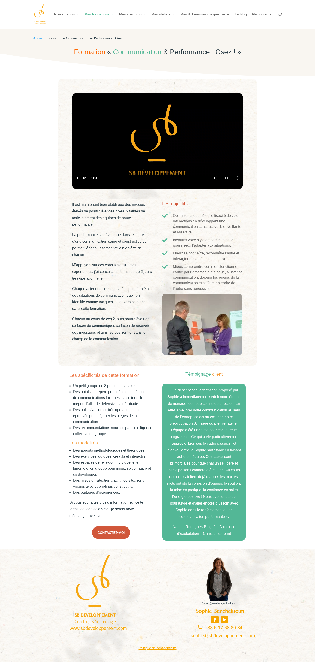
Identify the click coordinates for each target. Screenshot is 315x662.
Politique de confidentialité (158, 648)
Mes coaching (130, 14)
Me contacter (262, 14)
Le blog (241, 14)
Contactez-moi (111, 533)
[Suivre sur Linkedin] (224, 619)
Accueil (38, 38)
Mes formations (97, 14)
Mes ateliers (161, 14)
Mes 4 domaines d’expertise (202, 14)
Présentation (64, 14)
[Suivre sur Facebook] (215, 619)
